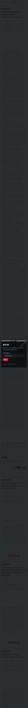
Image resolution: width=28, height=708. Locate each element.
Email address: (6, 353)
